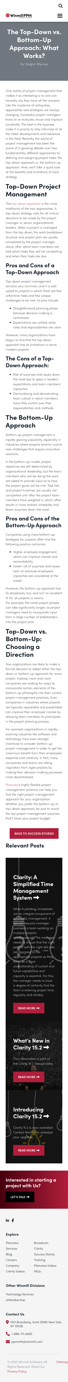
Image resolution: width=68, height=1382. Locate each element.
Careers (11, 1260)
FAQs (37, 1271)
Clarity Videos (15, 1271)
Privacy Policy (16, 1371)
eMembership (15, 1300)
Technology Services (20, 1294)
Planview (12, 784)
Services (11, 1248)
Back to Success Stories (34, 833)
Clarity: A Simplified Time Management (33, 887)
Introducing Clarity (28, 1112)
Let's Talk (18, 1197)
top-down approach (25, 203)
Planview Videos (45, 1265)
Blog (9, 1254)
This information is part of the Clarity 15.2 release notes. (33, 1061)
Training (39, 1260)
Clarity (38, 1248)
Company (12, 1265)
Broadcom (41, 1243)
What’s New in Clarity (31, 1044)
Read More (26, 1008)
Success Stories (44, 1254)
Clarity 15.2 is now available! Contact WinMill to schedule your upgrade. (33, 1132)
